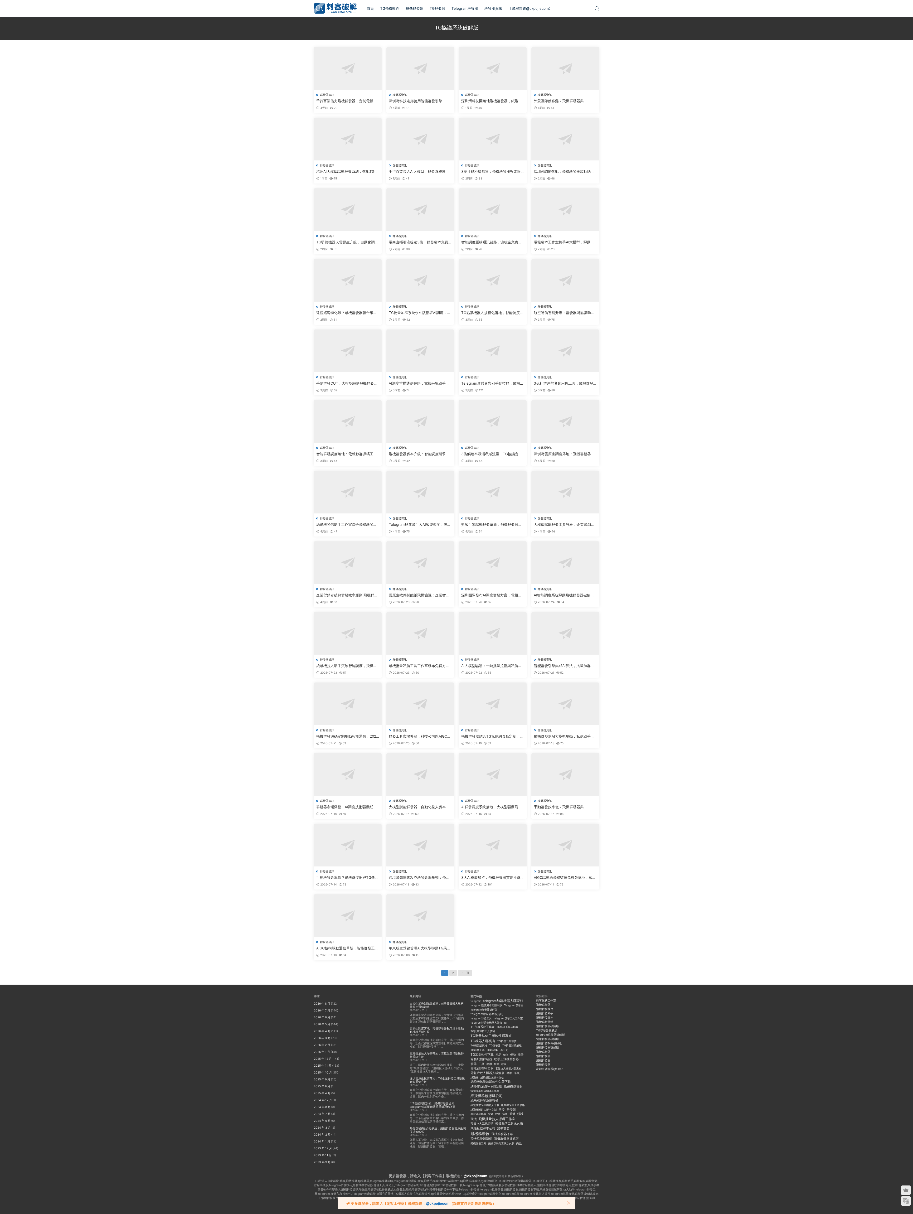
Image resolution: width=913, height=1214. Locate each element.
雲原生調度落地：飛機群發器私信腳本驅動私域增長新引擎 (437, 1030)
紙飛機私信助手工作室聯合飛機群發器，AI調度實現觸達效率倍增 (344, 524)
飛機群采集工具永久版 (501, 1143)
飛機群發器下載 (502, 1134)
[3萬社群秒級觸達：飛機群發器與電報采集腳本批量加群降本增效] (493, 139)
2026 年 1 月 (322, 1052)
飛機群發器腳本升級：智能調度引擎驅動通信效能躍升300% (419, 454)
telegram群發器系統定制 (487, 1014)
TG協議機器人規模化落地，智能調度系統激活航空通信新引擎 (492, 312)
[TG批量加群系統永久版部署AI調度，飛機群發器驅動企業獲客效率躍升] (420, 280)
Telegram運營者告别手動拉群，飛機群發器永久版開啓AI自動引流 (492, 383)
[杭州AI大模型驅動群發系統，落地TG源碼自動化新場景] (348, 139)
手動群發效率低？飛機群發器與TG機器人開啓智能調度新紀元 (347, 877)
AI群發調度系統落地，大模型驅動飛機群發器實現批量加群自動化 (491, 807)
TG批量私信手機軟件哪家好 (491, 1036)
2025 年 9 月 (322, 1079)
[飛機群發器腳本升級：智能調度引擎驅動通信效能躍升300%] (420, 421)
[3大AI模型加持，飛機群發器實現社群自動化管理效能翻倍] (493, 845)
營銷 (490, 1114)
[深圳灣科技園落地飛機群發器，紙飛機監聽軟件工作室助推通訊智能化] (493, 68)
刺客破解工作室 (546, 1000)
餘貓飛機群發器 (481, 1059)
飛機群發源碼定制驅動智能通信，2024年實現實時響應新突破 (347, 736)
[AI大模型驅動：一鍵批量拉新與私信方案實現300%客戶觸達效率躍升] (493, 633)
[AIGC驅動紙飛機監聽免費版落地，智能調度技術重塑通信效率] (565, 845)
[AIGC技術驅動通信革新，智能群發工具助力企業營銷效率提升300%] (348, 915)
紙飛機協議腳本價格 (492, 1077)
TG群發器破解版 (512, 1045)
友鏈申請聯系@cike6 (549, 1069)
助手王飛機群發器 (506, 1059)
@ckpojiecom (475, 1176)
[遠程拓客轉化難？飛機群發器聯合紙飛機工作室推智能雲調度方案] (348, 280)
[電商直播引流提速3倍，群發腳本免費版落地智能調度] (420, 209)
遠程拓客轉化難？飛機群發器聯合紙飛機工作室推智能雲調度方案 (346, 312)
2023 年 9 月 (322, 1162)
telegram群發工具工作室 (508, 1018)
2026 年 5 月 (322, 1024)
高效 (519, 1143)
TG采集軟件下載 (482, 1054)
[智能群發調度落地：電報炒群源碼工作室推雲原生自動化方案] (348, 421)
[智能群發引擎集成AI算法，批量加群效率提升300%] (565, 633)
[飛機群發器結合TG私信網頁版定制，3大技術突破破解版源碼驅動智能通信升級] (493, 703)
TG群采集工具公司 (497, 1050)
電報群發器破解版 (547, 1039)
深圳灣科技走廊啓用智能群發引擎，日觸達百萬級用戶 (419, 101)
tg (505, 1022)
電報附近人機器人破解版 (488, 1073)
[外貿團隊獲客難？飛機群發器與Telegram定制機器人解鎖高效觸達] (565, 68)
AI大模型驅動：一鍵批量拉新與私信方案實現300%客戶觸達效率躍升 (491, 665)
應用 (489, 1064)
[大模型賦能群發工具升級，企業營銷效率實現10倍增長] (565, 492)
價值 (505, 1054)
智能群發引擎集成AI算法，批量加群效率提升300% (564, 665)
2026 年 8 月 (322, 1003)
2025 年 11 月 (322, 1065)
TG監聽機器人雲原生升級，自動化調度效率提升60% (347, 242)
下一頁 (465, 973)
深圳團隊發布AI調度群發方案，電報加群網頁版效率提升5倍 (491, 595)
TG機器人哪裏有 (483, 1041)
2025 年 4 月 (322, 1093)
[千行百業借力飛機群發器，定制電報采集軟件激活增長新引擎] (348, 68)
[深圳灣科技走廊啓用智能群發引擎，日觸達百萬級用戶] (420, 68)
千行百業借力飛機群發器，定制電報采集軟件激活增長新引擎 (346, 101)
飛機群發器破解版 (506, 1139)
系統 (517, 1073)
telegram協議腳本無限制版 (486, 1005)
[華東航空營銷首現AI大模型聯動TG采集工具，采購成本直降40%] (420, 915)
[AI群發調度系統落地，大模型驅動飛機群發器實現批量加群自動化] (493, 774)
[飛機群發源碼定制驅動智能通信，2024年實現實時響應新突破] (348, 703)
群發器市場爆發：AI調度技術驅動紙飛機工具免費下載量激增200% (346, 807)
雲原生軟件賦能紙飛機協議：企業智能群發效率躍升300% (419, 595)
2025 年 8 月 (322, 1086)
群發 (502, 1109)
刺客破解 (335, 8)
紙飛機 (474, 1077)
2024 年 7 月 (322, 1114)
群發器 (511, 1109)
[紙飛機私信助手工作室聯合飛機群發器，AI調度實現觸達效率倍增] (348, 492)
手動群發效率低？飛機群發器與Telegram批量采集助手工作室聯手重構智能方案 (565, 807)
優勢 (513, 1054)
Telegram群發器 (465, 8)
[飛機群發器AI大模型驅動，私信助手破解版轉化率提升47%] (565, 703)
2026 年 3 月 (322, 1038)
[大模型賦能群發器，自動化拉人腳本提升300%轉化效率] (420, 774)
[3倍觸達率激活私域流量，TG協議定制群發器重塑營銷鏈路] (493, 421)
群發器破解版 (478, 1114)
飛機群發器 (414, 8)
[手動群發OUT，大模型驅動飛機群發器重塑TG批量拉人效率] (348, 350)
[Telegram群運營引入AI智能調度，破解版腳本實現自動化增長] (420, 492)
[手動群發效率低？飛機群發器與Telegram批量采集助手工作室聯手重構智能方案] (565, 774)
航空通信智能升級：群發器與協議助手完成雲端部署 (564, 312)
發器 (474, 1064)
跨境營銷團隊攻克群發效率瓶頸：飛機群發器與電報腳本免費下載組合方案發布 (419, 877)
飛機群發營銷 (544, 1022)
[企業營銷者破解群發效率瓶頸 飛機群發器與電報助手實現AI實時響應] (348, 562)
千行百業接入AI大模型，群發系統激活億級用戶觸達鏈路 (419, 171)
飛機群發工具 (478, 1143)
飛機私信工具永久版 (509, 1123)
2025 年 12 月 (323, 1058)
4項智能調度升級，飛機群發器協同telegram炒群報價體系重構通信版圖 (433, 1105)
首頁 (370, 8)
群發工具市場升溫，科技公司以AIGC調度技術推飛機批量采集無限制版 (420, 736)
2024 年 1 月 (322, 1141)
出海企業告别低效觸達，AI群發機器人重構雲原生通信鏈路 (437, 1005)
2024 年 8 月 (322, 1107)
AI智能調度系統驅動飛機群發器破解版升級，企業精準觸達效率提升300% (564, 595)
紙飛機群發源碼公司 (487, 1095)
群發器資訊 (493, 8)
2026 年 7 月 (322, 1010)
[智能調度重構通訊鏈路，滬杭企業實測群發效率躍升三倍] (493, 209)
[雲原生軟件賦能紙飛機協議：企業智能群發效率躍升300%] (420, 562)
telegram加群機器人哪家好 (503, 1001)
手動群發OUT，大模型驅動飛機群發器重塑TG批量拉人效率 (346, 383)
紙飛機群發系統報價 (484, 1100)
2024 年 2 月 (322, 1134)
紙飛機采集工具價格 (513, 1105)
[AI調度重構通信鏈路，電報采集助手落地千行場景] (420, 350)
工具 (481, 1064)
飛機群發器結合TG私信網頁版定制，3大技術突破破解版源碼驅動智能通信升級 (491, 736)
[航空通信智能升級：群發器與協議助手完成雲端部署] (565, 280)
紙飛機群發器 (513, 1086)
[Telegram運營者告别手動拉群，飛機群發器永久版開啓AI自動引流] (493, 350)
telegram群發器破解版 (550, 1034)
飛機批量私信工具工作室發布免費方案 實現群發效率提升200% (419, 665)
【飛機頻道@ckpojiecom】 (530, 8)
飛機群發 (503, 1128)
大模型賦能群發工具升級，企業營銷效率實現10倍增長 (564, 524)
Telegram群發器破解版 (484, 1009)
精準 (509, 1073)
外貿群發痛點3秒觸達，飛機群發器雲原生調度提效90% (438, 1130)
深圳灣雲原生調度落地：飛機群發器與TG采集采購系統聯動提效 (564, 454)
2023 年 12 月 (323, 1148)
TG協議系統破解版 (507, 1027)
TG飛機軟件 (389, 8)
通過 (512, 1114)
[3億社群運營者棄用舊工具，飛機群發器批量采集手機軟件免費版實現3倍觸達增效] (565, 350)
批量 (496, 1064)
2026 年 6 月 (322, 1017)
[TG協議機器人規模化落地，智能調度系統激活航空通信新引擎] (493, 280)
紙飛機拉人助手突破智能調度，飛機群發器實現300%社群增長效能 (346, 665)
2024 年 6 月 (322, 1120)
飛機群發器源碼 (481, 1139)
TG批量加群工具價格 (483, 1031)
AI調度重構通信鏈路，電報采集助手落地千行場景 (419, 383)
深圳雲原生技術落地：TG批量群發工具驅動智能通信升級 (437, 1080)
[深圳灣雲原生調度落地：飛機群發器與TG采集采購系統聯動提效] (565, 421)
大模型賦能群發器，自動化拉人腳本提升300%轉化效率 (419, 807)
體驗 (521, 1054)
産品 (498, 1054)
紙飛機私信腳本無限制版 (486, 1086)
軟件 (497, 1114)
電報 (503, 1064)
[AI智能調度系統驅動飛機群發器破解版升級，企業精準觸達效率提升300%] (565, 562)
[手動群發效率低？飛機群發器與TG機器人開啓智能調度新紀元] (348, 845)
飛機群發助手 (544, 1013)
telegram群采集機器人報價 (486, 1022)
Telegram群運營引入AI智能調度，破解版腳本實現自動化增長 (420, 524)
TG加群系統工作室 (483, 1027)
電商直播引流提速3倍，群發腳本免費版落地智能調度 (420, 242)
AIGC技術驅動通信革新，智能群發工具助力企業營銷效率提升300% (347, 948)
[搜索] (596, 8)
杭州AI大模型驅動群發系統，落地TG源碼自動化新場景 (347, 171)
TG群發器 (437, 8)
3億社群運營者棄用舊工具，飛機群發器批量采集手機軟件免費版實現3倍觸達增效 (565, 383)
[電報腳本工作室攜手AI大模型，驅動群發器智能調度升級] (565, 209)
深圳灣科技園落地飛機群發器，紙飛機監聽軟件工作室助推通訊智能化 (491, 101)
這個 (505, 1114)
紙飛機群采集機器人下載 (485, 1105)
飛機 (474, 1119)
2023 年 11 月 (323, 1155)
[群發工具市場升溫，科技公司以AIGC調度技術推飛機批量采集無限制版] (420, 703)
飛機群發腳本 (544, 1017)
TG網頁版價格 (479, 1045)
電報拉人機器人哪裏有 (508, 1068)
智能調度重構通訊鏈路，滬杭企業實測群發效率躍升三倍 (491, 242)
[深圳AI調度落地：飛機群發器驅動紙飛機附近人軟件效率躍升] (565, 139)
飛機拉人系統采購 (482, 1123)
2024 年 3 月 (322, 1127)
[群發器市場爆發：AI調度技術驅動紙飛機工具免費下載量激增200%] (348, 774)
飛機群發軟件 (544, 1009)
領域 (520, 1114)
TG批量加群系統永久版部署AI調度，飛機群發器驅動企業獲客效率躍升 (420, 312)
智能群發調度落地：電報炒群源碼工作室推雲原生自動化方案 (346, 454)
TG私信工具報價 (506, 1041)
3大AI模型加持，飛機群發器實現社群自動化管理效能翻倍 (492, 877)
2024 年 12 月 (323, 1100)
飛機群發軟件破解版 (549, 1043)
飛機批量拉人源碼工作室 (497, 1119)
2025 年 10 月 (323, 1072)
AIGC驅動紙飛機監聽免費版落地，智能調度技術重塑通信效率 (565, 877)
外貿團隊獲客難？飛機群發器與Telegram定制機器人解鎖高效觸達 (561, 101)
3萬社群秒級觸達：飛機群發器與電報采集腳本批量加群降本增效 (492, 171)
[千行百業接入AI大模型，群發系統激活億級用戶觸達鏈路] (420, 139)
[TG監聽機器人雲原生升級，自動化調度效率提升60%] (348, 209)
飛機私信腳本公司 (483, 1128)
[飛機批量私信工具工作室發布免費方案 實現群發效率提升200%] (420, 633)
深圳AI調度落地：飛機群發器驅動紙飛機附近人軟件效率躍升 (564, 171)
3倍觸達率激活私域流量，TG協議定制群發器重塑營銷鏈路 (491, 454)
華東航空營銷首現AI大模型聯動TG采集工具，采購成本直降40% (420, 948)
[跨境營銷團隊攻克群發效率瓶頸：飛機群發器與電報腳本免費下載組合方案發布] (420, 845)
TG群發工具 (478, 1050)
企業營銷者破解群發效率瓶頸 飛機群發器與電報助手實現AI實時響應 (347, 595)
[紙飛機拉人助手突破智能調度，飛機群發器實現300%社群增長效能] (348, 633)
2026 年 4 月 (322, 1031)
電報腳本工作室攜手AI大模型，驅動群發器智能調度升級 (564, 242)
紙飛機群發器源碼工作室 (485, 1091)
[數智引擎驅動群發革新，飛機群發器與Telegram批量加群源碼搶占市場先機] (493, 492)
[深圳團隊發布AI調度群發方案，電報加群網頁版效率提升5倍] (493, 562)
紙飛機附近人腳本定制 (484, 1109)
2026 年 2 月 (322, 1045)
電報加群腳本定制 (482, 1068)
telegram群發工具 (481, 1018)
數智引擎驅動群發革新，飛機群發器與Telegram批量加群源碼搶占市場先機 (491, 524)
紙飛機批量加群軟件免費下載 (491, 1081)
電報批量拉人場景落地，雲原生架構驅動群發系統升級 (437, 1055)
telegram (476, 1001)
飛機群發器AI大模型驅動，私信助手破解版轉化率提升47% (564, 736)
